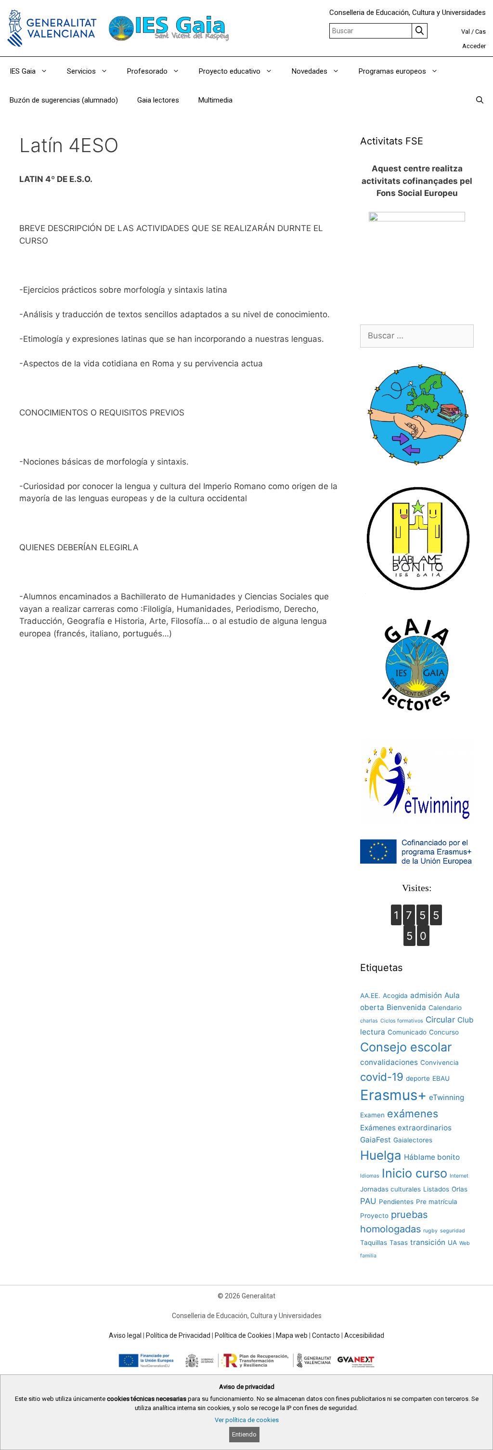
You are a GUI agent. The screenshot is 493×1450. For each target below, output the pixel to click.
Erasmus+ (393, 1095)
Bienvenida (406, 1007)
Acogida (395, 995)
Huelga (381, 1155)
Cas (480, 31)
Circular (440, 1019)
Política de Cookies (243, 1335)
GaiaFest (375, 1139)
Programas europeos (392, 71)
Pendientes (396, 1201)
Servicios (81, 71)
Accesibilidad (364, 1335)
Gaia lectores (158, 100)
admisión (426, 995)
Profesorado (147, 71)
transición (427, 1242)
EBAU (441, 1078)
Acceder (474, 46)
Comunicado (407, 1032)
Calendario (445, 1007)
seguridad (452, 1231)
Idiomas (369, 1176)
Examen (372, 1115)
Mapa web (292, 1335)
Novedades (309, 71)
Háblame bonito (432, 1157)
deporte (418, 1078)
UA (452, 1242)
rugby (430, 1231)
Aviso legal (125, 1335)
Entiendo (244, 1434)
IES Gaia (23, 71)
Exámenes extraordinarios (406, 1127)
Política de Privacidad (178, 1335)
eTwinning (446, 1097)
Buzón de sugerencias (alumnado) (64, 100)
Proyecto (374, 1215)
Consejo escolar (406, 1047)
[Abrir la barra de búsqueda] (480, 100)
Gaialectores (412, 1140)
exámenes (412, 1113)
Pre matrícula (436, 1201)
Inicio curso (414, 1173)
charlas (369, 1021)
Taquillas (373, 1242)
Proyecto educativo (229, 71)
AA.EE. (370, 995)
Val (465, 31)
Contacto (326, 1335)
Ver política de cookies (247, 1420)
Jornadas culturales (390, 1189)
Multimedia (215, 100)
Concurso (444, 1032)
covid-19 (381, 1076)
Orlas (459, 1189)
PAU (368, 1201)
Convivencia (439, 1062)
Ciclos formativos (401, 1021)
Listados (436, 1189)
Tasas (398, 1242)
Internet (459, 1176)
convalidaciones (389, 1062)
